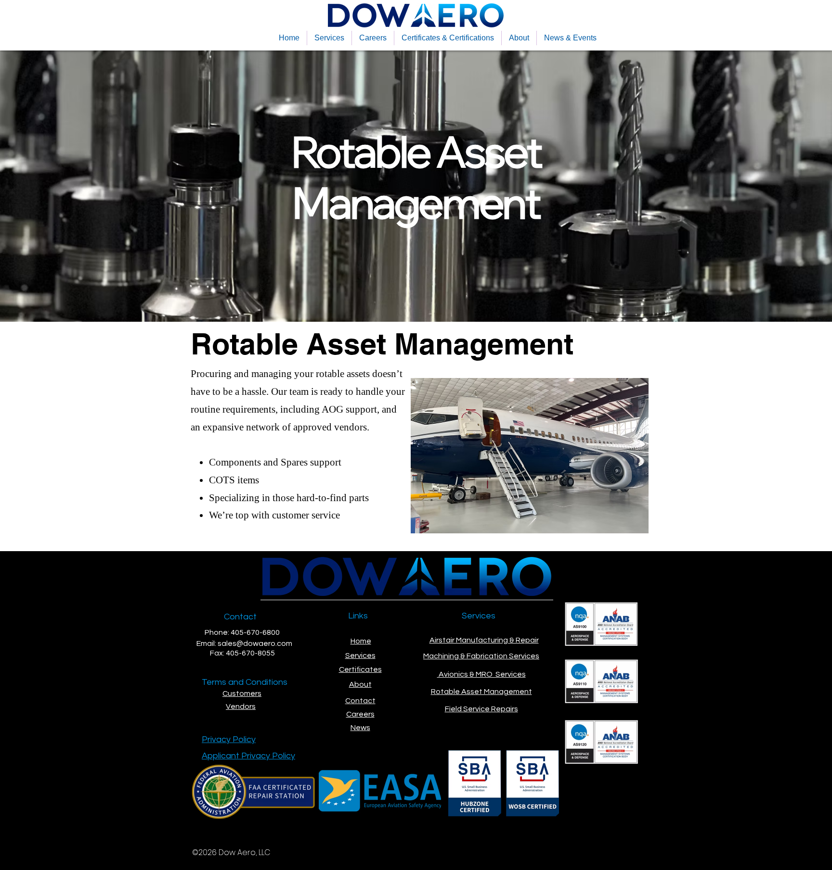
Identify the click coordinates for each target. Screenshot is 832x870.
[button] (329, 38)
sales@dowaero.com (255, 643)
